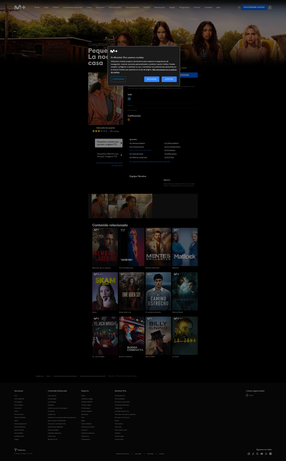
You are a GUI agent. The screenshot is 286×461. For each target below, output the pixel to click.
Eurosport (84, 430)
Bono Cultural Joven (121, 430)
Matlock (175, 268)
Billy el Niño (150, 357)
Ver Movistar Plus (120, 395)
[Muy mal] (93, 131)
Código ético (118, 408)
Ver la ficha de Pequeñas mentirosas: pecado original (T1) (150, 161)
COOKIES (161, 454)
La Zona (175, 357)
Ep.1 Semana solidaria (137, 143)
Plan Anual (118, 427)
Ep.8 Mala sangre (171, 154)
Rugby (172, 7)
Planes (117, 420)
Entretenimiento (19, 436)
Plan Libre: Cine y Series (122, 417)
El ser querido (52, 395)
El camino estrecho (153, 312)
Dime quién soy (125, 312)
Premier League (86, 405)
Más (218, 7)
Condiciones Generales (122, 405)
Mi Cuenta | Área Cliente (122, 402)
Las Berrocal (51, 414)
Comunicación (119, 439)
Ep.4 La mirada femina (172, 147)
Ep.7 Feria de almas (136, 154)
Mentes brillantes (152, 268)
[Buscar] (239, 7)
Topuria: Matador (86, 424)
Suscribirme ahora (254, 7)
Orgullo (16, 439)
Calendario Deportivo (87, 433)
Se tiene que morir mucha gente (57, 408)
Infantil (147, 7)
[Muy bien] (104, 131)
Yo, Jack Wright (98, 357)
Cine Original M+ (19, 399)
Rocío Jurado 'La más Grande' (57, 420)
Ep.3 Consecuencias (137, 147)
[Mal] (96, 131)
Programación (85, 439)
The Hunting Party (126, 268)
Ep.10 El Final (169, 157)
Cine (46, 7)
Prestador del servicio (122, 454)
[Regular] (99, 131)
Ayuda (251, 395)
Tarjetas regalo (119, 436)
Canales (208, 7)
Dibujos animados (53, 430)
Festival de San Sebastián (55, 427)
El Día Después (85, 408)
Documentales (132, 7)
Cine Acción (17, 408)
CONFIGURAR (118, 79)
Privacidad (150, 454)
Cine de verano (19, 414)
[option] (100, 206)
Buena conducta (125, 357)
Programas (184, 7)
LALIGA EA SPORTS (86, 402)
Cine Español (18, 402)
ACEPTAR (169, 79)
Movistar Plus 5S (52, 439)
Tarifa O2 (117, 433)
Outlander (51, 405)
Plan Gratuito (115, 7)
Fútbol (56, 7)
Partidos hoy (85, 436)
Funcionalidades (120, 399)
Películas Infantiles (20, 417)
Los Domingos (52, 402)
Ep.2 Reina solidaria (171, 143)
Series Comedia (19, 430)
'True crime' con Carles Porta (56, 424)
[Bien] (101, 131)
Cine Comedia (18, 405)
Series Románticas (19, 427)
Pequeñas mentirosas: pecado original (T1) (108, 143)
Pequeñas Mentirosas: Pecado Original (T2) (108, 155)
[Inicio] (19, 7)
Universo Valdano (86, 411)
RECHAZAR (151, 79)
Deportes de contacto (88, 427)
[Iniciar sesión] (270, 7)
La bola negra (52, 399)
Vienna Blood (177, 312)
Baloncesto (160, 7)
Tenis (89, 7)
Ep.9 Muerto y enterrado (138, 157)
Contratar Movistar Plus (122, 411)
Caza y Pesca (52, 436)
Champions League (87, 399)
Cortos (197, 7)
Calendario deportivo (73, 7)
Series (37, 7)
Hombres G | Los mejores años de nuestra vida (62, 417)
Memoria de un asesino (101, 268)
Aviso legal (138, 454)
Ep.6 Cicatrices (170, 150)
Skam (94, 312)
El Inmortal (51, 411)
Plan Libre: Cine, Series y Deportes (125, 414)
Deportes (100, 7)
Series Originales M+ (20, 424)
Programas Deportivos (54, 433)
